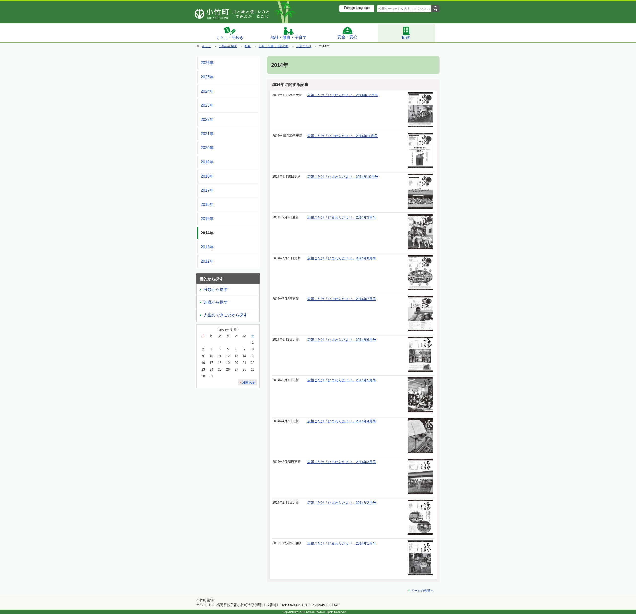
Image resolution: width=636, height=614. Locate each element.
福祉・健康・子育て (289, 37)
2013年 (207, 247)
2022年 (207, 119)
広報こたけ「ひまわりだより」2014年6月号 (341, 340)
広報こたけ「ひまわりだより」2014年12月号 (342, 95)
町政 (406, 37)
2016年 (207, 204)
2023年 (207, 105)
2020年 (207, 148)
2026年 (207, 63)
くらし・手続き (230, 37)
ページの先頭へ (422, 590)
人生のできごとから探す (225, 315)
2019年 (207, 162)
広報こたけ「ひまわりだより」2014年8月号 (341, 258)
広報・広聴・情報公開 (273, 46)
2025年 (207, 77)
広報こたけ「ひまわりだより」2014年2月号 (341, 503)
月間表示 (248, 382)
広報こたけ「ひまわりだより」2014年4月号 (341, 421)
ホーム (206, 46)
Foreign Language (357, 8)
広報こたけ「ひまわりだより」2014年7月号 (341, 299)
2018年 (207, 176)
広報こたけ (303, 46)
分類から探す (228, 46)
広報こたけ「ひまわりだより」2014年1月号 (341, 543)
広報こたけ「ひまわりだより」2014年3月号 (341, 462)
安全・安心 (347, 37)
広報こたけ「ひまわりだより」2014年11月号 (342, 136)
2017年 (207, 190)
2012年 (207, 261)
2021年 (207, 134)
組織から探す (216, 302)
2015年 (207, 219)
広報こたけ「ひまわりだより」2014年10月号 (342, 177)
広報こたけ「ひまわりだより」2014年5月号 (341, 380)
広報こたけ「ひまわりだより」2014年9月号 (341, 217)
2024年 (207, 91)
